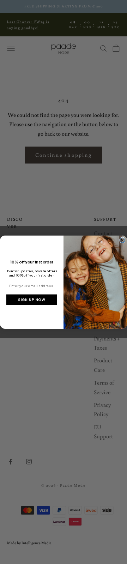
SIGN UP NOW (31, 299)
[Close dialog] (122, 240)
